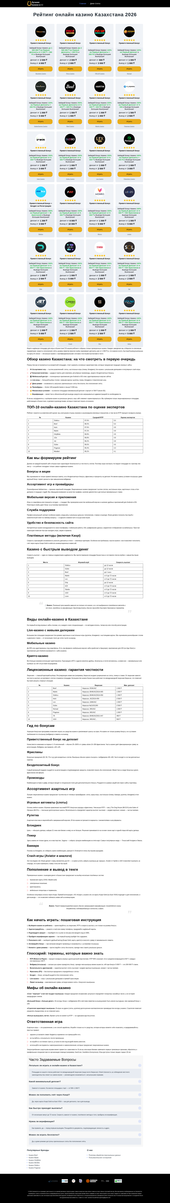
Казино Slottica (34, 1165)
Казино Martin (34, 1157)
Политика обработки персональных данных (105, 1155)
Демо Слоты (95, 4)
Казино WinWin (34, 1163)
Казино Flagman (34, 1168)
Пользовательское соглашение (100, 1157)
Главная (82, 4)
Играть (41, 69)
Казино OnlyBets (35, 1160)
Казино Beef (33, 1155)
